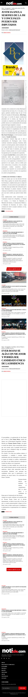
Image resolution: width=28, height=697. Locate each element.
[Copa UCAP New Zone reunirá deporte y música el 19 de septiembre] (14, 300)
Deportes (5, 231)
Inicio (3, 8)
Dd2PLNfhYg (7, 32)
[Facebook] (3, 35)
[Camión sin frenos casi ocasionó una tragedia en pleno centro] (14, 277)
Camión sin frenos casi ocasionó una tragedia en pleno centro (12, 222)
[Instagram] (4, 658)
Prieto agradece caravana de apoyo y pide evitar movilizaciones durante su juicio (13, 255)
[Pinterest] (10, 35)
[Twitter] (6, 35)
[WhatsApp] (13, 35)
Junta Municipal (9, 211)
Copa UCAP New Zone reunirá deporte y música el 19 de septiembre (13, 233)
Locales (5, 219)
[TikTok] (6, 658)
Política (5, 242)
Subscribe (22, 688)
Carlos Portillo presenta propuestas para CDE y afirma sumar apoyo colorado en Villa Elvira (14, 244)
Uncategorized (7, 8)
